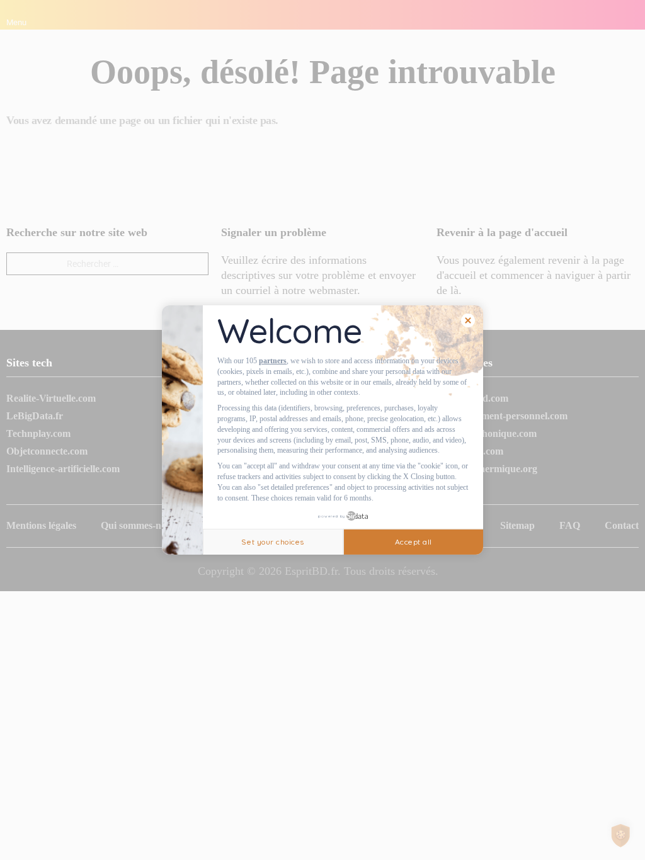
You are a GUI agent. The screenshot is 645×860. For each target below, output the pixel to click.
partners (273, 360)
